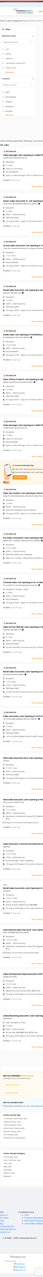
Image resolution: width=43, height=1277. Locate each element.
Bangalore (9, 106)
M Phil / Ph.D (11, 68)
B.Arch (8, 54)
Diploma (9, 58)
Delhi (7, 92)
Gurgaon (9, 102)
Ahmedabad (10, 97)
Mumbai (8, 111)
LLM (7, 49)
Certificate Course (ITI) (15, 63)
